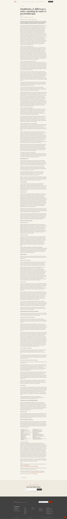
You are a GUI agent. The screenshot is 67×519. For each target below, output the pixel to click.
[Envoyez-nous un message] (65, 517)
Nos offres (26, 1)
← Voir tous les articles (23, 477)
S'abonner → (39, 489)
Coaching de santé (26, 17)
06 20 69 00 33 (47, 507)
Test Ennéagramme (41, 1)
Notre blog (32, 507)
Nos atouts (34, 1)
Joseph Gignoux (31, 517)
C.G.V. (39, 507)
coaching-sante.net (35, 473)
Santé (32, 17)
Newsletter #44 (22, 17)
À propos (30, 1)
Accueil (23, 1)
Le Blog (37, 1)
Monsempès (30, 17)
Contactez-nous (50, 1)
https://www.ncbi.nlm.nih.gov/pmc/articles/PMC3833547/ (30, 466)
